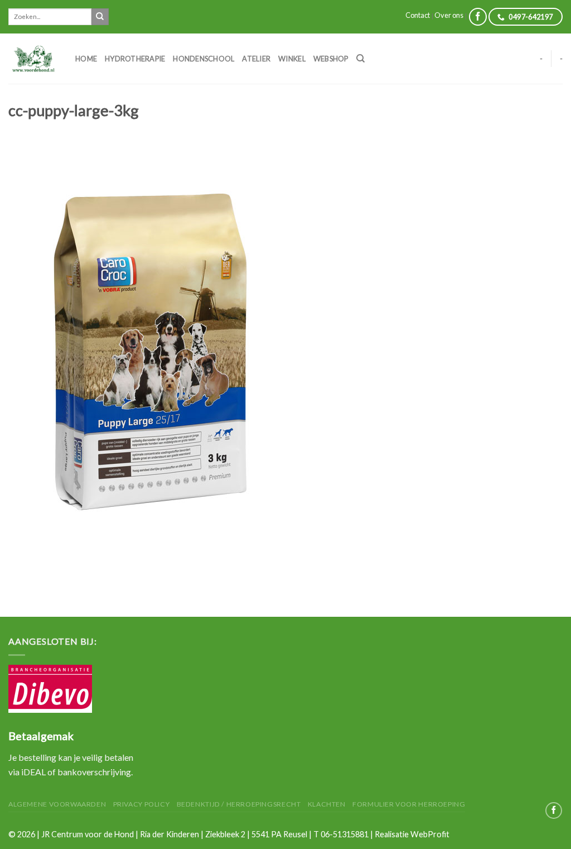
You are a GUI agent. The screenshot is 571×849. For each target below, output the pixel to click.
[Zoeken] (360, 58)
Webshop (331, 58)
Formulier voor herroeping (408, 804)
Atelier (256, 58)
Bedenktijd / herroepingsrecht (239, 804)
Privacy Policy (141, 804)
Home (86, 58)
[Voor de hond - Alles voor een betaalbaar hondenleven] (33, 58)
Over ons (448, 15)
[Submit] (99, 16)
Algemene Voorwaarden (57, 804)
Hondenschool (203, 58)
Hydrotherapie (135, 58)
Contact (417, 15)
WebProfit (429, 834)
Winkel (292, 58)
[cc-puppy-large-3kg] (151, 354)
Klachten (327, 804)
